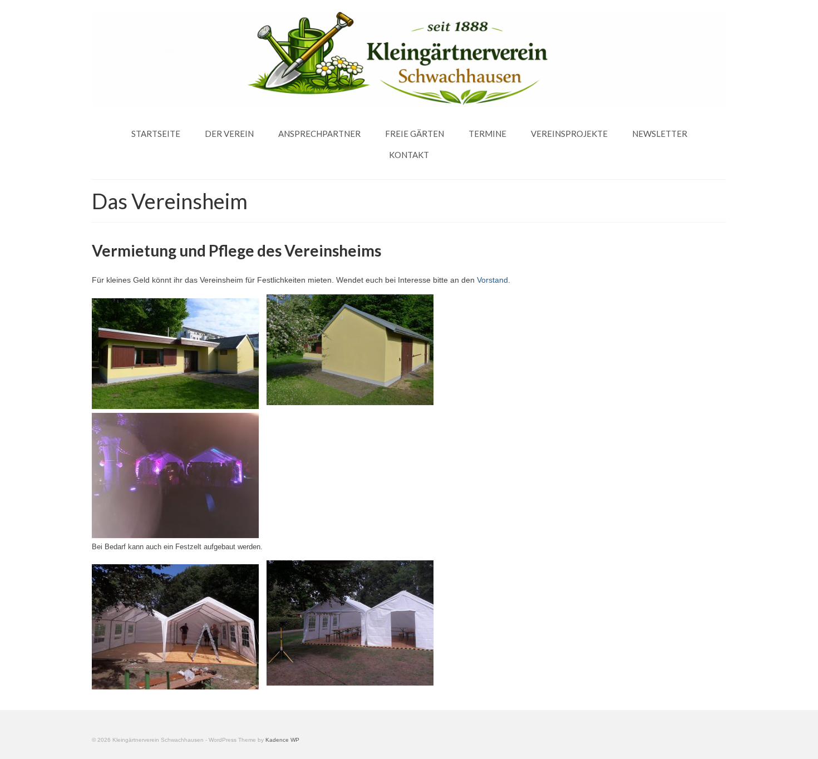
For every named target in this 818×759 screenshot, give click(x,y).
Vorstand (492, 279)
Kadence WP (282, 740)
